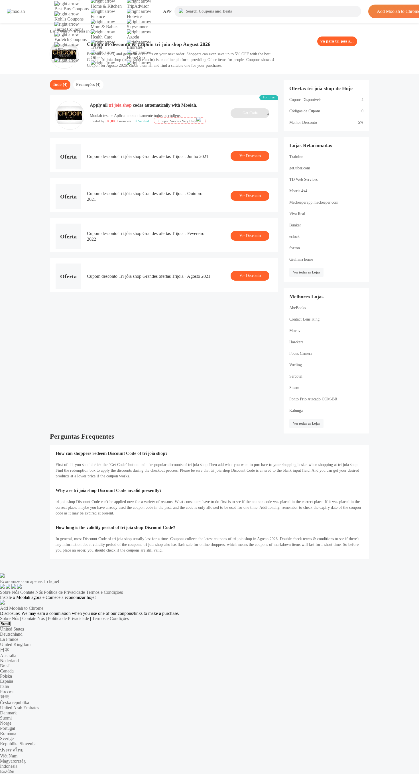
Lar (53, 31)
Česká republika (14, 702)
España (6, 681)
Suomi (6, 718)
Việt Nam (8, 755)
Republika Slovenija (18, 743)
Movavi (295, 331)
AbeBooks (297, 308)
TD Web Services (303, 179)
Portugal (7, 728)
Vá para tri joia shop (337, 41)
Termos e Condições (104, 592)
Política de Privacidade (64, 592)
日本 (4, 649)
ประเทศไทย (11, 749)
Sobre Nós (9, 592)
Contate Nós (31, 592)
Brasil (5, 624)
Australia (8, 655)
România (8, 733)
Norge (5, 723)
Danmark (8, 712)
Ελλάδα (7, 771)
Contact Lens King (304, 319)
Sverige (7, 738)
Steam (294, 388)
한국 (4, 696)
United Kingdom (15, 644)
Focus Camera (300, 353)
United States (12, 629)
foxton (294, 248)
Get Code (256, 113)
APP (167, 11)
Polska (6, 676)
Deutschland (11, 634)
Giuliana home (301, 259)
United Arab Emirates (19, 707)
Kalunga (296, 410)
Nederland (9, 660)
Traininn (296, 157)
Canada (7, 670)
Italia (4, 686)
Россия (6, 691)
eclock (294, 236)
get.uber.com (299, 168)
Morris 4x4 (298, 191)
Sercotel (295, 376)
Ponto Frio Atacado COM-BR (313, 399)
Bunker (295, 225)
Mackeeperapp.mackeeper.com (313, 202)
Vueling (295, 365)
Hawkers (296, 342)
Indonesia (8, 766)
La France (9, 639)
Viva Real (297, 214)
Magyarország (13, 761)
